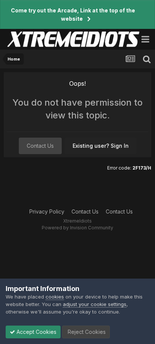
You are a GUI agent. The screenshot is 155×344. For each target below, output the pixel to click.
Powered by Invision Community (77, 227)
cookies (55, 297)
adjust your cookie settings (94, 304)
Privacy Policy (46, 211)
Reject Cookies (86, 332)
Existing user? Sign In (101, 145)
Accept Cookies (35, 332)
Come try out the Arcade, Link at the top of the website (73, 14)
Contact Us (40, 145)
